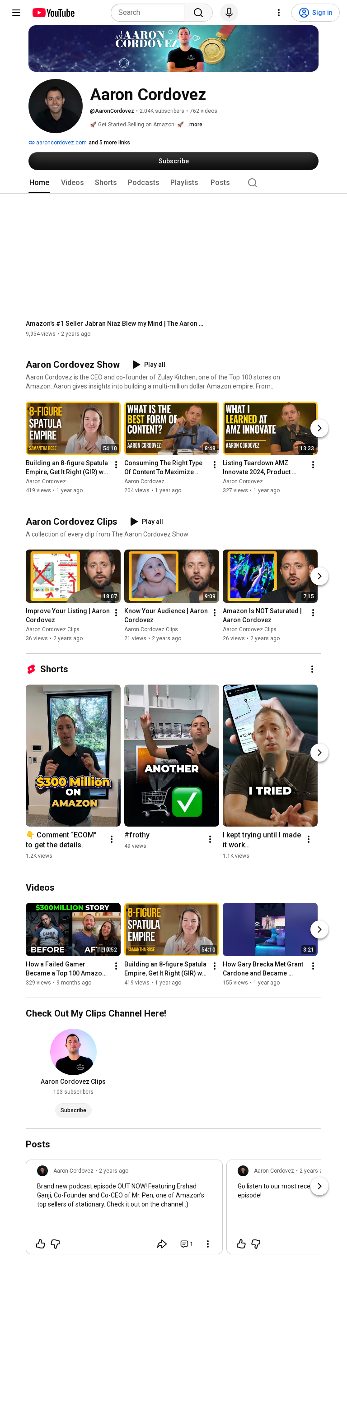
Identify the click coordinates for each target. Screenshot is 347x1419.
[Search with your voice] (229, 13)
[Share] (162, 1244)
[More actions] (116, 465)
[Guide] (16, 12)
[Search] (198, 13)
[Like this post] (40, 1244)
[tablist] (173, 183)
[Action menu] (208, 1244)
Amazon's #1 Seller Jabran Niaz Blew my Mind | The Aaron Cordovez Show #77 (116, 323)
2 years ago (113, 1171)
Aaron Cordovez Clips (53, 629)
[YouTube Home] (53, 12)
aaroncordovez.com (61, 142)
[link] (124, 1209)
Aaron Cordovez (46, 482)
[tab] (39, 183)
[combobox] (150, 12)
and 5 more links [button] (109, 142)
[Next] (319, 429)
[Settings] (278, 12)
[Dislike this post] (55, 1244)
